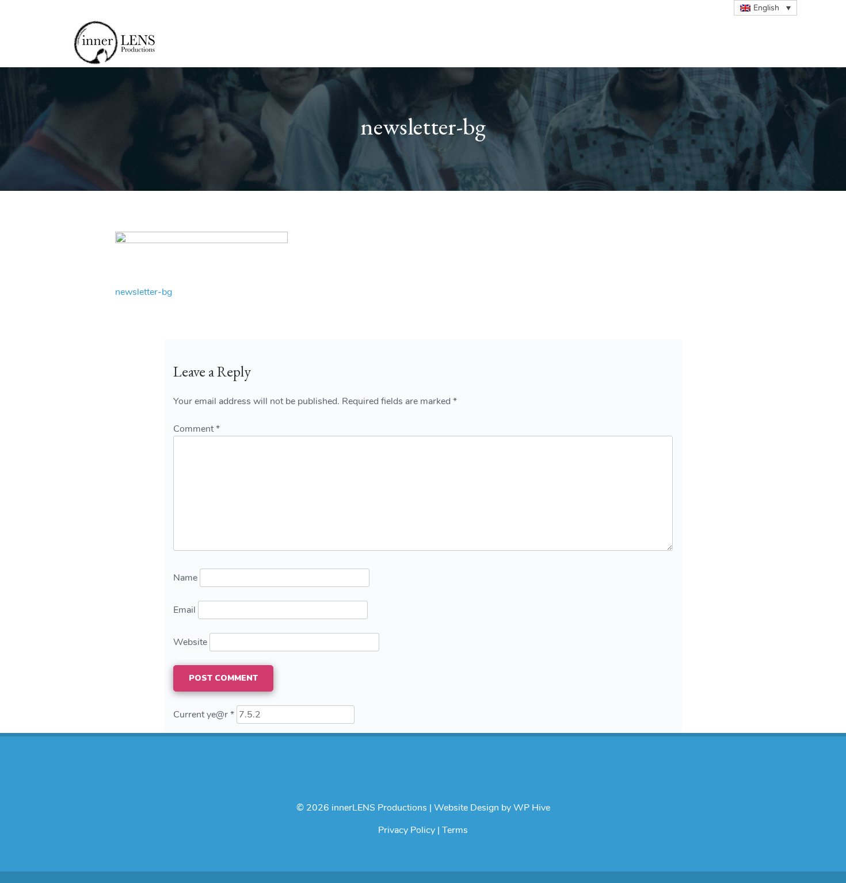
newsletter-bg (143, 292)
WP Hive (531, 807)
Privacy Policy (406, 830)
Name (185, 577)
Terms (455, 830)
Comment (196, 429)
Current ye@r (203, 714)
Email (184, 610)
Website (190, 642)
